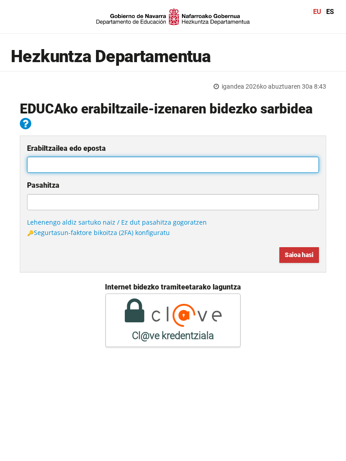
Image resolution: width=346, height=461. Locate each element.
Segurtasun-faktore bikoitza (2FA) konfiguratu (102, 232)
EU (317, 12)
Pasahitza (43, 185)
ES (330, 12)
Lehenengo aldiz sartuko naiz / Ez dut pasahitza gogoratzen (117, 222)
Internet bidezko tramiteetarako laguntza (173, 287)
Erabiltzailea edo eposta (66, 148)
